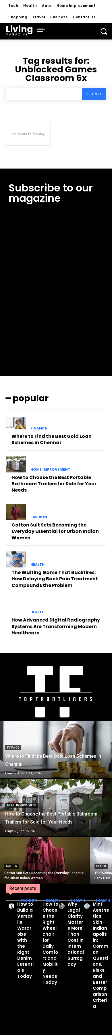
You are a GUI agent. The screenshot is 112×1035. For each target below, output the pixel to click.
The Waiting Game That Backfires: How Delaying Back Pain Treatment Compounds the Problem (54, 579)
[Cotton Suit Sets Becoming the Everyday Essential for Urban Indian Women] (16, 512)
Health (37, 564)
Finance (38, 428)
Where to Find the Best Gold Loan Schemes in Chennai (51, 439)
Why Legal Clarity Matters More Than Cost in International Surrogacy (75, 934)
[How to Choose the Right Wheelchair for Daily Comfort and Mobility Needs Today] (37, 906)
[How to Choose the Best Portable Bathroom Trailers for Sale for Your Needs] (16, 464)
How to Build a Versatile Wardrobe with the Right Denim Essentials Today (25, 940)
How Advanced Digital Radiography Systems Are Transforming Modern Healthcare (55, 626)
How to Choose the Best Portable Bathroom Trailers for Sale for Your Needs (53, 484)
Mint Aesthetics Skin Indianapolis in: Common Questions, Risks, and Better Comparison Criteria (101, 955)
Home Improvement (50, 469)
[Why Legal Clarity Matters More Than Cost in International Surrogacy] (62, 906)
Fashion (38, 517)
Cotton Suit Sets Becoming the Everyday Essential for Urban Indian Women (55, 531)
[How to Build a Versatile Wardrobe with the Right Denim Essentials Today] (11, 906)
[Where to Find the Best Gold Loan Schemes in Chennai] (16, 423)
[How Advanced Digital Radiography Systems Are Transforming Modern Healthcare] (16, 607)
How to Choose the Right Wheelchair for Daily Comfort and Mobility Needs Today (50, 943)
